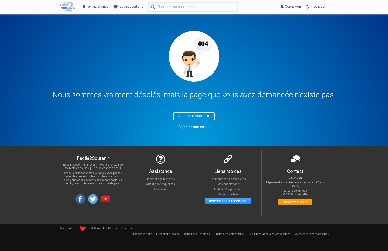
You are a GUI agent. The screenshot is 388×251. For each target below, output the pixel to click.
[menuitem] (142, 234)
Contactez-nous (295, 202)
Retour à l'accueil (194, 116)
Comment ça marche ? (160, 179)
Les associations (228, 184)
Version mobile (228, 194)
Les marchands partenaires (228, 179)
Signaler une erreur (194, 126)
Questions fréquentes (160, 184)
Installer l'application (228, 189)
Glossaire (160, 189)
